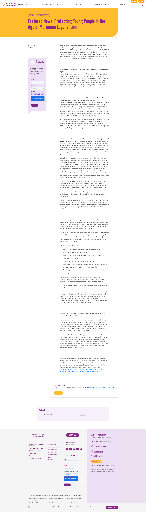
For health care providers (53, 442)
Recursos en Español (35, 458)
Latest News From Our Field (43, 15)
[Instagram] (74, 449)
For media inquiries (52, 452)
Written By (42, 410)
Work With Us (32, 453)
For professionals (52, 449)
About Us (31, 455)
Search (139, 6)
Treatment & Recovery (35, 450)
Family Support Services (36, 442)
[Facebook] (67, 449)
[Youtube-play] (81, 449)
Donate (134, 1)
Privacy (113, 471)
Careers (49, 457)
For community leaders (53, 447)
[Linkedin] (77, 449)
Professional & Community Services (36, 445)
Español (141, 1)
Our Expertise (32, 15)
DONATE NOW (72, 435)
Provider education (52, 454)
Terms (109, 471)
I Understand (112, 507)
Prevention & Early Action (36, 448)
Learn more (58, 393)
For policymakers (51, 444)
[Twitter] (70, 449)
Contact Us (50, 459)
